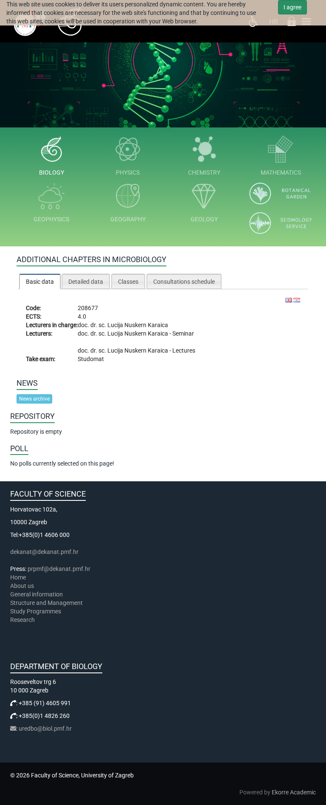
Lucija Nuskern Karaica (137, 325)
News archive (34, 399)
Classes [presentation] (128, 281)
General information (36, 594)
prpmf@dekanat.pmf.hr (59, 568)
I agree (292, 7)
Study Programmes (35, 611)
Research (23, 619)
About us (22, 585)
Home (18, 577)
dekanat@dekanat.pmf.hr (44, 551)
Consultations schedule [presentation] (184, 281)
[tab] (40, 281)
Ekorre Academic (294, 792)
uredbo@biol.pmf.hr (45, 728)
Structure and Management (46, 602)
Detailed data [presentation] (85, 281)
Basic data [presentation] (40, 281)
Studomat (91, 359)
